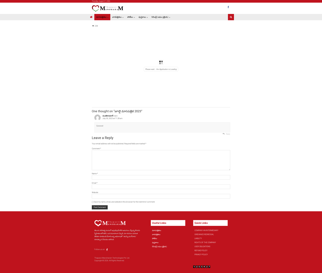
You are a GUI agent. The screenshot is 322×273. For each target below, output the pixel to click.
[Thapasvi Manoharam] (91, 17)
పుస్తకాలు (142, 17)
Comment (96, 149)
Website (95, 192)
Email (94, 183)
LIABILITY (198, 238)
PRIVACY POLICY (201, 255)
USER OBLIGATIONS (202, 246)
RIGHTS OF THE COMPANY (205, 242)
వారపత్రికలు (117, 17)
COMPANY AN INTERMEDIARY (206, 230)
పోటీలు (130, 17)
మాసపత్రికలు (101, 17)
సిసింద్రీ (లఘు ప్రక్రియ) (160, 17)
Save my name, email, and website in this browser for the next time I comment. (124, 202)
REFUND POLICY (200, 250)
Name (95, 174)
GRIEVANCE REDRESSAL (204, 234)
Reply (228, 134)
